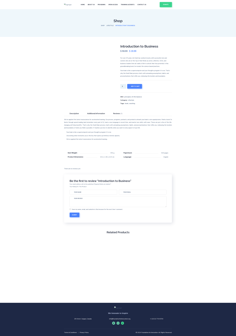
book (126, 103)
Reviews (118, 113)
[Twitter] (113, 323)
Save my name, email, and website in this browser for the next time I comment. (97, 209)
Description (74, 113)
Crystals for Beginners (159, 286)
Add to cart (135, 86)
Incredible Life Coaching (76, 286)
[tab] (74, 113)
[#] (122, 323)
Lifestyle (110, 25)
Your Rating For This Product (78, 187)
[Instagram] (118, 323)
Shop (103, 25)
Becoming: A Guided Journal (132, 286)
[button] (156, 4)
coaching (132, 103)
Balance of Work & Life (104, 286)
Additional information (96, 113)
